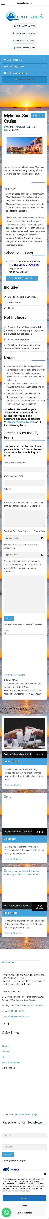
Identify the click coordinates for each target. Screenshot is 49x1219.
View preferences (24, 1213)
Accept (24, 1198)
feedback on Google (28, 1114)
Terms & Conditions (11, 1062)
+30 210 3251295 (16, 1011)
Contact (5, 1051)
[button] (45, 1174)
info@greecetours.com (21, 422)
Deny (24, 1205)
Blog (4, 1057)
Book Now (38, 115)
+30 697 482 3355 (35, 1005)
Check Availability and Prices (22, 278)
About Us (6, 1046)
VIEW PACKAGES (25, 79)
